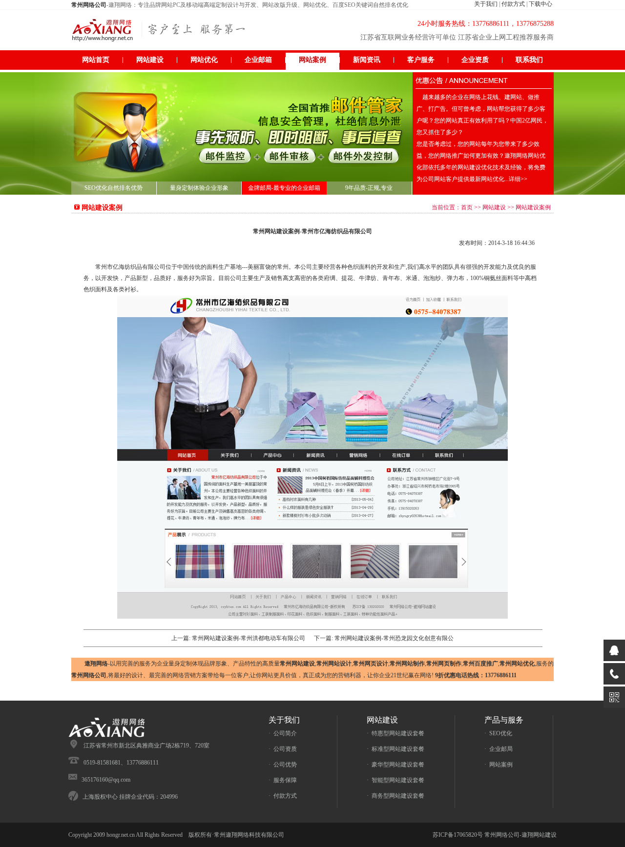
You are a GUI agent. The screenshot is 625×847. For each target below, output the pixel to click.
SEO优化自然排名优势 (113, 187)
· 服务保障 (283, 780)
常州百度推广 (480, 663)
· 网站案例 (498, 764)
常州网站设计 (334, 663)
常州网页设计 (370, 663)
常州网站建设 (297, 663)
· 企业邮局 (498, 749)
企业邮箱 (258, 59)
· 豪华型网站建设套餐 (395, 764)
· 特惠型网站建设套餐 (395, 733)
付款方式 (513, 3)
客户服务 (421, 59)
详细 (518, 179)
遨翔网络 (96, 663)
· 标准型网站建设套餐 (395, 749)
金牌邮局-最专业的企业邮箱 (284, 187)
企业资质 (475, 59)
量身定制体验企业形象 (199, 187)
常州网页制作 (443, 663)
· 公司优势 (283, 764)
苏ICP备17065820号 (458, 834)
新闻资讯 (366, 59)
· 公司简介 (283, 733)
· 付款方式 (283, 795)
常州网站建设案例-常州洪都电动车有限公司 (248, 638)
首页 (467, 207)
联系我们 (529, 59)
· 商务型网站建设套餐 (395, 795)
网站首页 (95, 59)
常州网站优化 (517, 663)
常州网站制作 (407, 663)
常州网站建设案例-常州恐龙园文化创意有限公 (394, 638)
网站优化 (204, 59)
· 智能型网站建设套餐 (395, 780)
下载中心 (540, 3)
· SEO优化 (498, 733)
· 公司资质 (283, 749)
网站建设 (150, 59)
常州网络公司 (88, 675)
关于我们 (486, 3)
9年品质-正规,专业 (369, 187)
